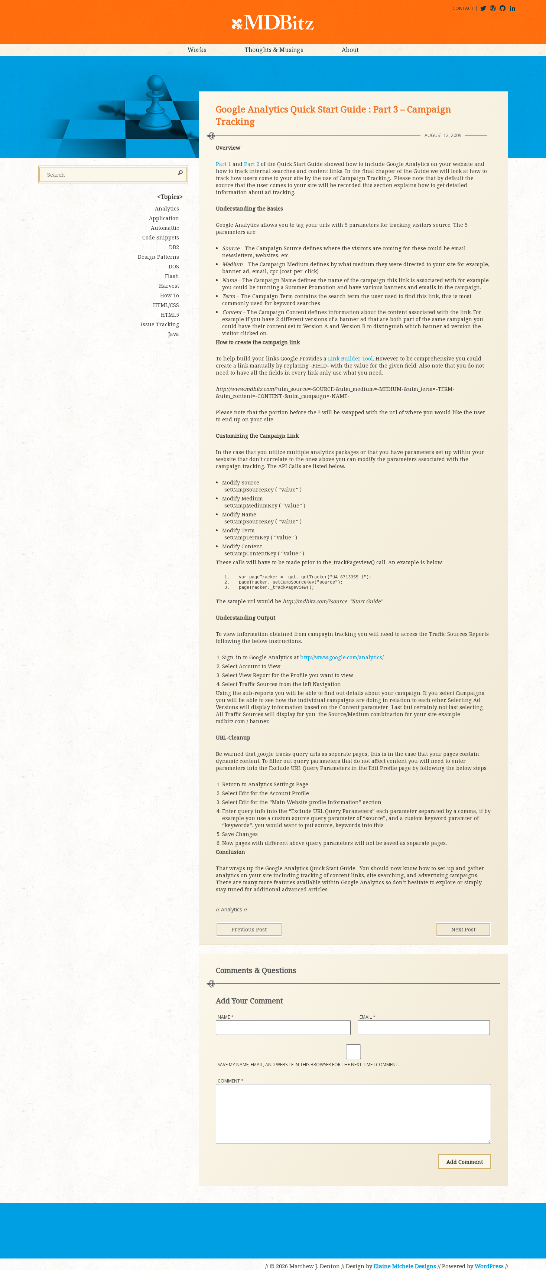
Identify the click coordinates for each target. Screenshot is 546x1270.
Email (368, 1017)
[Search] (180, 173)
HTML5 (170, 314)
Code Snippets (160, 237)
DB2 (174, 247)
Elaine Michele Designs (405, 1266)
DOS (174, 266)
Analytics (231, 909)
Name (226, 1017)
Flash (172, 276)
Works (197, 50)
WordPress (489, 1266)
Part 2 (251, 163)
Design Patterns (158, 256)
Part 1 (223, 163)
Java (173, 333)
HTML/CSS (166, 304)
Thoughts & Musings (274, 50)
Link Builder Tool (350, 358)
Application (164, 218)
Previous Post (249, 929)
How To (169, 295)
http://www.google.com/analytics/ (342, 657)
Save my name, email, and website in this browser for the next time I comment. (308, 1064)
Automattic (165, 227)
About (350, 50)
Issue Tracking (160, 324)
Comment (231, 1081)
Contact (463, 8)
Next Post (463, 929)
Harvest (169, 285)
